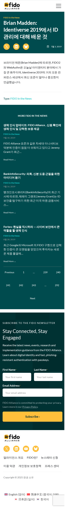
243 (34, 285)
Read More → (9, 159)
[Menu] (58, 6)
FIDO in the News (11, 17)
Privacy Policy (30, 406)
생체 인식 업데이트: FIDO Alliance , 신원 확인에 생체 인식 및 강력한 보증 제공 (32, 126)
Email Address (12, 385)
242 (21, 285)
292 (57, 285)
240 (58, 272)
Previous (9, 272)
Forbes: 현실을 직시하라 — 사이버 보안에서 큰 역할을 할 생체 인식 (31, 228)
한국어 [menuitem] (45, 499)
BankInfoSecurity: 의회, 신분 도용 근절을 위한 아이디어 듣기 (31, 175)
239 (45, 272)
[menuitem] (15, 494)
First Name (9, 369)
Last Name (40, 369)
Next (32, 298)
